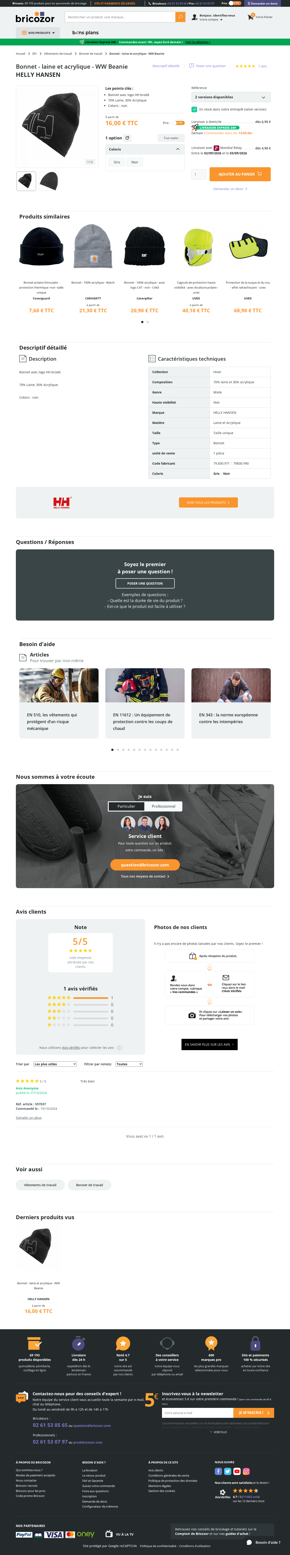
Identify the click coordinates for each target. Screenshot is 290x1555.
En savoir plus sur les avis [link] (208, 1044)
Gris (117, 162)
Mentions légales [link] (159, 1486)
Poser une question (211, 66)
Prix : (225, 3)
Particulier (126, 806)
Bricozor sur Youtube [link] (237, 1471)
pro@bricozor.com (87, 1442)
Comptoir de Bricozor (192, 1533)
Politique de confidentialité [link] (158, 1546)
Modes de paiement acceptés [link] (35, 1475)
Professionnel (163, 806)
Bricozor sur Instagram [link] (246, 1471)
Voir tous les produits (206, 502)
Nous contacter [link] (26, 1480)
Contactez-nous (48, 1393)
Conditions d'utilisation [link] (194, 1546)
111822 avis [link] (251, 1497)
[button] (142, 322)
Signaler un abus (29, 1117)
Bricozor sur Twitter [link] (227, 1471)
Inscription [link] (89, 1496)
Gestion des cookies (161, 1491)
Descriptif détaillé (165, 66)
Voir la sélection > (198, 42)
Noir (134, 162)
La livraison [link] (89, 1470)
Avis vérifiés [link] (71, 1047)
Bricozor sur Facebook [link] (218, 1471)
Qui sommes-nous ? (29, 1470)
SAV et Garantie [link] (92, 1481)
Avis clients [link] (155, 1470)
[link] (263, 3)
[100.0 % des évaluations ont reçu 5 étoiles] (59, 998)
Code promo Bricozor (30, 1496)
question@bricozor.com (145, 865)
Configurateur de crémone (100, 1506)
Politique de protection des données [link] (172, 1481)
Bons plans (86, 32)
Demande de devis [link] (94, 1501)
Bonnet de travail (89, 1185)
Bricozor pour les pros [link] (30, 1491)
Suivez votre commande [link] (98, 1486)
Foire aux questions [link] (95, 1491)
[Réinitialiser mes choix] (127, 138)
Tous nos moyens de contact (143, 876)
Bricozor (37, 17)
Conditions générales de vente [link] (168, 1475)
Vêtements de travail (40, 1185)
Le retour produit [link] (94, 1475)
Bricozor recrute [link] (26, 1486)
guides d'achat (237, 1533)
